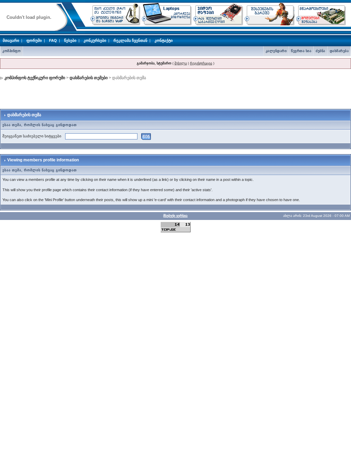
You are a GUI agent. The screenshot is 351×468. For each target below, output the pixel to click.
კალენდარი (276, 51)
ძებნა (320, 51)
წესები (70, 40)
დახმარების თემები (89, 77)
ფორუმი (34, 40)
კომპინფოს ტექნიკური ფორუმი (34, 77)
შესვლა (180, 63)
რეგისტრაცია (201, 63)
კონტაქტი (164, 40)
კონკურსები (95, 40)
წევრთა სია (301, 51)
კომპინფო (11, 51)
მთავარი (11, 40)
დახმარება (339, 51)
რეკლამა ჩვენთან (130, 40)
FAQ (53, 40)
